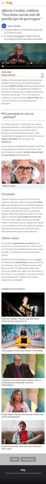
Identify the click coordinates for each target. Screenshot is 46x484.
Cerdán (18, 136)
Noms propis (28, 459)
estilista (38, 259)
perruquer (19, 36)
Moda (14, 459)
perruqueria (25, 208)
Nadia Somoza (8, 75)
